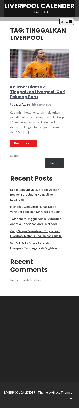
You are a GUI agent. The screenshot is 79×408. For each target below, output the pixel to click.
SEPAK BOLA (45, 104)
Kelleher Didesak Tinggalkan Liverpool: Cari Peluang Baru (37, 92)
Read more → (23, 143)
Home (68, 398)
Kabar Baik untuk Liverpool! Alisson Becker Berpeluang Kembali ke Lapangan (34, 195)
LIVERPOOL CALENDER (39, 5)
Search (14, 156)
